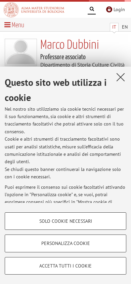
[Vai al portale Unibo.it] (33, 10)
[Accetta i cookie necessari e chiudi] (120, 77)
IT (114, 27)
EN (125, 27)
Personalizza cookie (65, 243)
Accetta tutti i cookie (65, 266)
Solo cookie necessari (65, 221)
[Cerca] (92, 10)
